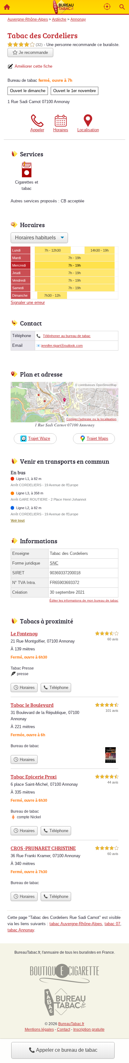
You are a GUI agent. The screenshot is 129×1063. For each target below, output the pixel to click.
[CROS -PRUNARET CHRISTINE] (64, 866)
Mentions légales (39, 1029)
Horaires (60, 130)
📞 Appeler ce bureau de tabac (63, 1050)
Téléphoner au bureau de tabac (66, 336)
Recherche (122, 7)
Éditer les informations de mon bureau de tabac (83, 600)
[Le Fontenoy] (64, 654)
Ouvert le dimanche (27, 90)
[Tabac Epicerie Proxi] (64, 798)
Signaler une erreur (28, 302)
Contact (63, 1029)
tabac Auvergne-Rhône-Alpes (75, 923)
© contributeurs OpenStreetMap (95, 385)
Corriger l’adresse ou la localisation (91, 419)
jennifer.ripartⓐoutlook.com (62, 345)
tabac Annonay (21, 930)
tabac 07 (112, 923)
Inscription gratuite (89, 1029)
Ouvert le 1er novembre (74, 90)
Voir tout (18, 520)
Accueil (7, 7)
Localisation (88, 130)
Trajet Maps (97, 438)
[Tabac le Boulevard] (64, 726)
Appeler (37, 130)
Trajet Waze (39, 438)
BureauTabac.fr (71, 1024)
